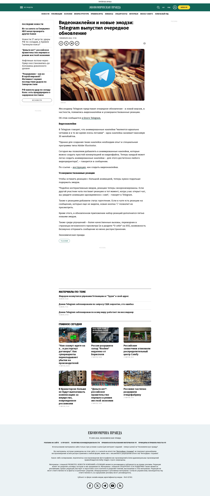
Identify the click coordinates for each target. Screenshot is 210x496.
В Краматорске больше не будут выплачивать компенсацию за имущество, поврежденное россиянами (72, 396)
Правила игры (97, 14)
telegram (64, 241)
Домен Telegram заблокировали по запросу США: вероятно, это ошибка (96, 304)
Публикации (56, 14)
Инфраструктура (81, 14)
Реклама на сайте (51, 443)
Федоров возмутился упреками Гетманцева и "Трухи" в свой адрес (94, 296)
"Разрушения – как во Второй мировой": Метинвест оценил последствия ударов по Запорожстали (34, 79)
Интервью (133, 14)
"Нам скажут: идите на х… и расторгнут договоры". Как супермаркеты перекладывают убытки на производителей (72, 354)
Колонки (68, 14)
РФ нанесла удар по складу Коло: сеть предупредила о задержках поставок (36, 92)
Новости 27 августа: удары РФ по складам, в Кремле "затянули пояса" (36, 42)
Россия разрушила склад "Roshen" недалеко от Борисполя (102, 350)
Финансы (109, 14)
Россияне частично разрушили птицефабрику (135, 391)
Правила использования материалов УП (119, 443)
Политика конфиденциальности (85, 443)
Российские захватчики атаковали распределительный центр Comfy (137, 350)
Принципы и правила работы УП (152, 443)
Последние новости (32, 24)
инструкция (79, 167)
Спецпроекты (121, 14)
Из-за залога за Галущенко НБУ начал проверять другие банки (36, 31)
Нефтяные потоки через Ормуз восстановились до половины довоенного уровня (36, 64)
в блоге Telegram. (91, 118)
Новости (45, 14)
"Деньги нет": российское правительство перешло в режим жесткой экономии (102, 394)
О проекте (65, 443)
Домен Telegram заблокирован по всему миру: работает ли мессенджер (96, 312)
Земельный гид (162, 14)
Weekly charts (146, 14)
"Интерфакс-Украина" (125, 451)
